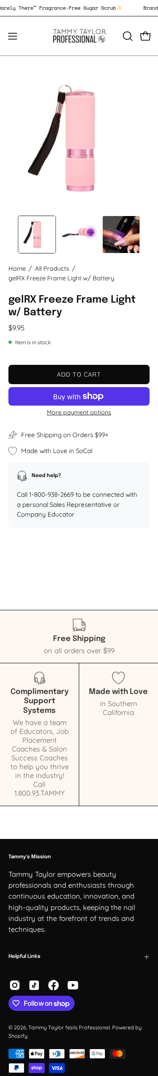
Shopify (17, 1035)
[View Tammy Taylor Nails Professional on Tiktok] (34, 985)
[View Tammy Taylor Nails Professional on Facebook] (53, 985)
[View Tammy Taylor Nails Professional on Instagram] (14, 985)
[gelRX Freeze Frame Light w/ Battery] (37, 234)
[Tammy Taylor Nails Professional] (79, 36)
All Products (52, 268)
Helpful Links (24, 956)
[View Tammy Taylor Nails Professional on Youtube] (73, 985)
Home (17, 268)
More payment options (79, 412)
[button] (127, 36)
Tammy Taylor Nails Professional (69, 1027)
